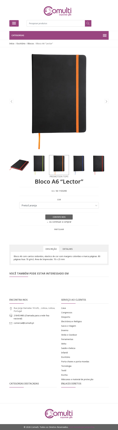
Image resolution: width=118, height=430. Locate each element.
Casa (63, 308)
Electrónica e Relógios (71, 321)
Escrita (64, 375)
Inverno (64, 330)
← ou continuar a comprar (59, 221)
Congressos (66, 312)
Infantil (64, 352)
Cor (59, 199)
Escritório (65, 357)
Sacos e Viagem (68, 325)
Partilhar (59, 229)
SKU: (53, 191)
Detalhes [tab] (68, 249)
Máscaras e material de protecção (77, 379)
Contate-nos (59, 217)
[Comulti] (57, 11)
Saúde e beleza (68, 348)
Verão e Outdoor (69, 334)
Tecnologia (66, 366)
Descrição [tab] (51, 249)
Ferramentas (67, 339)
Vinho (63, 343)
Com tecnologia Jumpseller (81, 427)
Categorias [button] (18, 35)
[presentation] (11, 101)
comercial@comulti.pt (24, 323)
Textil (63, 370)
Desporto (65, 317)
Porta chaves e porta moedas (75, 361)
